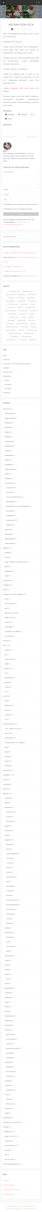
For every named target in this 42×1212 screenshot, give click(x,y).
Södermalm (10, 520)
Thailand (8, 1062)
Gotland (7, 450)
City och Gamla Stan (13, 497)
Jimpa (5, 267)
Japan (7, 983)
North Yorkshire (11, 900)
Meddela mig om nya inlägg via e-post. (19, 209)
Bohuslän (8, 427)
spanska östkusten (12, 1048)
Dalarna (7, 432)
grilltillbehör (10, 310)
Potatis (7, 756)
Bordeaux (9, 937)
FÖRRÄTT (6, 585)
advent (7, 650)
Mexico (7, 1006)
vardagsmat (28, 333)
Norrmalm (9, 511)
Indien (7, 960)
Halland (7, 460)
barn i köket (15, 291)
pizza (6, 752)
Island (7, 969)
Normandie (10, 946)
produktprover (22, 323)
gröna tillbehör (10, 1145)
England (32, 301)
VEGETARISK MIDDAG (10, 1164)
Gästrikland (9, 446)
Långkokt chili (16, 88)
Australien (8, 807)
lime (30, 317)
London (11, 320)
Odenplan (9, 515)
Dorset (8, 872)
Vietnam (23, 340)
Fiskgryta (14, 69)
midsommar (9, 659)
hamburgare (9, 738)
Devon (8, 867)
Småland (8, 478)
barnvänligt (27, 291)
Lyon (8, 942)
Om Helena (8, 384)
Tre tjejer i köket (21, 10)
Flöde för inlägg (8, 1185)
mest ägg (8, 627)
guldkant (23, 310)
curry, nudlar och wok (12, 728)
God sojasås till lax (17, 267)
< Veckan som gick (10, 136)
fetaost (24, 304)
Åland (7, 803)
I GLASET (6, 668)
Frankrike (8, 932)
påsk (33, 323)
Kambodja (8, 988)
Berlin (8, 1085)
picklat (7, 1150)
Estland (7, 928)
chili (11, 298)
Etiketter (6, 359)
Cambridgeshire (12, 853)
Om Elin (7, 380)
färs (19, 307)
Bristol (8, 849)
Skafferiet (6, 393)
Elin (17, 29)
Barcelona (10, 1034)
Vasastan (9, 525)
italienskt (12, 314)
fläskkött (8, 705)
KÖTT (5, 696)
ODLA (5, 779)
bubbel (7, 682)
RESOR (5, 793)
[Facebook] (36, 2)
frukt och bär (9, 603)
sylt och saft (9, 1159)
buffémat (32, 294)
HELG (5, 645)
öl (5, 673)
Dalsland (8, 437)
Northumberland (12, 905)
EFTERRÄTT (7, 580)
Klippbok (6, 368)
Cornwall (9, 858)
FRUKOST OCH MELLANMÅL (13, 594)
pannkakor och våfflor (12, 631)
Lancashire (10, 886)
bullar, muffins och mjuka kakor (16, 562)
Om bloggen (7, 376)
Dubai (7, 835)
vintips (32, 340)
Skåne (7, 474)
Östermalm (10, 487)
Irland (7, 965)
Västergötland (10, 539)
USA (6, 1094)
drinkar (7, 687)
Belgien (7, 826)
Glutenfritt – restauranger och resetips (16, 364)
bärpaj (7, 552)
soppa (21, 330)
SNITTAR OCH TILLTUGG (11, 1122)
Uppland (8, 529)
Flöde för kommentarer (11, 1190)
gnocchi (7, 733)
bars (6, 599)
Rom (8, 979)
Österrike (8, 798)
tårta (6, 576)
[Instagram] (39, 2)
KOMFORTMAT (8, 724)
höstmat (33, 310)
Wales (7, 1113)
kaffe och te (9, 617)
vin (6, 691)
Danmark (8, 830)
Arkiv (5, 355)
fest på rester (12, 304)
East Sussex (10, 877)
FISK (4, 590)
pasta (31, 320)
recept (24, 327)
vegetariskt (26, 336)
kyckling (22, 314)
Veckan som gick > (32, 136)
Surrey (8, 918)
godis (7, 566)
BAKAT (5, 548)
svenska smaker (14, 333)
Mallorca (9, 1044)
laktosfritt (13, 317)
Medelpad (8, 464)
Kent (8, 881)
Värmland (8, 534)
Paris (8, 951)
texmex (7, 766)
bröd (6, 557)
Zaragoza (9, 1057)
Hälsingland (9, 455)
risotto (7, 761)
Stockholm (31, 330)
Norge (7, 1011)
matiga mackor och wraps (14, 742)
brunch (21, 294)
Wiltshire (9, 923)
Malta (7, 1002)
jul (5, 654)
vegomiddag (12, 340)
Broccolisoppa (16, 42)
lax (23, 317)
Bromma (9, 492)
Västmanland (9, 543)
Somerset (9, 914)
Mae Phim (9, 1076)
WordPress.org (8, 1194)
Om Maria (8, 388)
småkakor (8, 571)
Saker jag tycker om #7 (17, 271)
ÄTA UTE (6, 409)
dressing (10, 301)
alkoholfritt (8, 677)
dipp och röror (10, 1136)
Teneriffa (9, 1053)
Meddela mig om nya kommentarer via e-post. (21, 204)
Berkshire (9, 844)
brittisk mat (10, 294)
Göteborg (8, 441)
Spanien (8, 1030)
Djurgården (10, 501)
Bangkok (9, 1067)
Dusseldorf (10, 1090)
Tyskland (8, 1081)
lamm (7, 710)
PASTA (5, 789)
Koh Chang (10, 1071)
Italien (7, 974)
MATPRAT (6, 775)
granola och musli (11, 613)
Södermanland (10, 469)
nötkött (7, 715)
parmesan (21, 320)
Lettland (8, 993)
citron (30, 298)
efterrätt (21, 301)
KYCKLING (6, 770)
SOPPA (5, 1127)
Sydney (9, 816)
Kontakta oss (7, 372)
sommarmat (10, 330)
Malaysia (8, 997)
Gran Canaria (10, 1039)
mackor (7, 622)
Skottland (8, 1025)
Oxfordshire (10, 909)
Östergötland (9, 413)
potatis (10, 323)
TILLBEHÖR (7, 1131)
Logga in (6, 1180)
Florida (8, 1099)
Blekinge (8, 423)
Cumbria (9, 863)
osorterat (6, 784)
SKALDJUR (7, 1118)
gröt (6, 608)
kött (31, 314)
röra (33, 327)
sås (6, 1155)
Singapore (8, 1020)
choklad (20, 298)
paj (6, 747)
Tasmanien (10, 821)
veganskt (14, 336)
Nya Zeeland (9, 1016)
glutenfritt (30, 307)
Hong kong (9, 955)
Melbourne (10, 812)
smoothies (8, 636)
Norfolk (9, 895)
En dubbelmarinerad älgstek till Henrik (22, 253)
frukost (10, 307)
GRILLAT (6, 641)
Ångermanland (10, 418)
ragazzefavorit (12, 327)
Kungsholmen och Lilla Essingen (17, 506)
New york (9, 1104)
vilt (6, 719)
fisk (32, 304)
